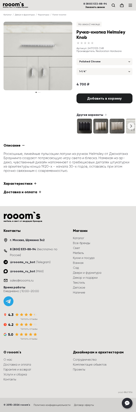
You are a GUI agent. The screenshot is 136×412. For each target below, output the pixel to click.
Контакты (10, 379)
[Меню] (130, 5)
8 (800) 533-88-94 (95, 3)
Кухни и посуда (83, 258)
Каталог (8, 14)
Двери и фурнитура (25, 14)
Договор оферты (84, 405)
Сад (76, 267)
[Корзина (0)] (121, 5)
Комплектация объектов (90, 364)
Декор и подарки (85, 277)
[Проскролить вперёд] (131, 126)
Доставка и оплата (17, 364)
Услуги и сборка (15, 374)
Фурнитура (43, 14)
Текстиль (79, 282)
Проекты (79, 369)
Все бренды (81, 243)
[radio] (78, 43)
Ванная (78, 263)
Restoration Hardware (109, 51)
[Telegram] (8, 301)
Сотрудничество (85, 359)
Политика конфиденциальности (52, 405)
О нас (8, 359)
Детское (79, 287)
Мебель (78, 253)
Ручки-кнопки (59, 14)
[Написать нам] (127, 403)
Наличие (79, 292)
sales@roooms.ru (21, 280)
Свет (76, 248)
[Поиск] (113, 5)
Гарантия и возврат (17, 369)
